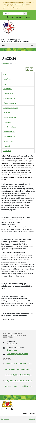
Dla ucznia (6, 146)
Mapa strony (5, 419)
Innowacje (6, 113)
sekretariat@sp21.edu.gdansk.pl (17, 354)
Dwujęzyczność (8, 93)
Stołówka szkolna (9, 136)
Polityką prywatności (19, 4)
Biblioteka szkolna (9, 127)
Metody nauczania (9, 103)
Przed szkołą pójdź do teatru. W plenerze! (19, 375)
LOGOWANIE (25, 17)
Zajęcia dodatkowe (9, 117)
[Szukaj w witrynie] (25, 13)
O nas (5, 74)
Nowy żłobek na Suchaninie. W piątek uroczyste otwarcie (19, 381)
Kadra (5, 84)
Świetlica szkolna (9, 132)
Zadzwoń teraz (12, 350)
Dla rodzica (7, 151)
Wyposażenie (8, 141)
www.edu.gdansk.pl (28, 414)
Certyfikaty (7, 79)
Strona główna (5, 63)
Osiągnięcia (7, 122)
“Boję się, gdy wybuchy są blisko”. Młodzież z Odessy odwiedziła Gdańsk (19, 386)
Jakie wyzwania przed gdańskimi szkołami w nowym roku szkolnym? (19, 369)
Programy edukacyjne (10, 108)
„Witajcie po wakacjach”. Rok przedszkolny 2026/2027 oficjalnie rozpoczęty (19, 364)
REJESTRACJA (13, 17)
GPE (3, 45)
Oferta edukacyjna (9, 98)
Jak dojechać (7, 89)
